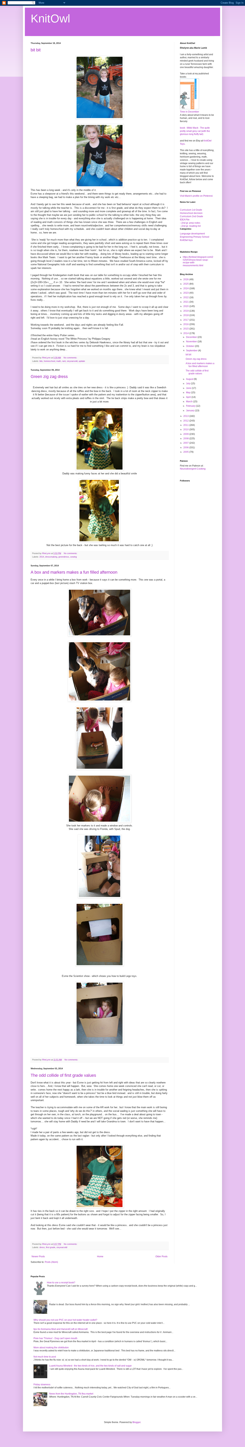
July (188, 383)
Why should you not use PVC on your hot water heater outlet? (65, 1320)
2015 (186, 328)
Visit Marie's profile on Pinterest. (196, 196)
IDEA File (184, 219)
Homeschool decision (191, 213)
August (190, 379)
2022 (186, 297)
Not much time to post (44, 1356)
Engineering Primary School (194, 237)
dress (42, 1247)
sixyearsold (72, 361)
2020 (186, 306)
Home (100, 1256)
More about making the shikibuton (51, 1347)
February (191, 406)
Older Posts (161, 1256)
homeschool (49, 361)
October (190, 346)
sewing (73, 557)
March (189, 401)
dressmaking (51, 557)
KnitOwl (50, 18)
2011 (186, 425)
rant (64, 361)
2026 (186, 279)
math (58, 361)
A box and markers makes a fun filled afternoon (74, 572)
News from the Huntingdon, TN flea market (71, 1393)
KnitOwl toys (186, 240)
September (192, 350)
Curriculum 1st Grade (191, 210)
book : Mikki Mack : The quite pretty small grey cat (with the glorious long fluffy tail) (195, 131)
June (189, 388)
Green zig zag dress (49, 376)
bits (41, 361)
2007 (186, 443)
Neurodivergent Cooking (193, 468)
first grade (50, 1247)
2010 (186, 429)
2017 (186, 320)
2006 (186, 447)
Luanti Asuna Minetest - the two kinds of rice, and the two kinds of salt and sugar (90, 1365)
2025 (186, 284)
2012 (186, 420)
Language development (192, 233)
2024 (186, 288)
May (188, 392)
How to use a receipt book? (61, 1282)
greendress (63, 557)
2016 (186, 324)
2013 (186, 416)
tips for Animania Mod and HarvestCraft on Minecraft (60, 1329)
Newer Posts (38, 1256)
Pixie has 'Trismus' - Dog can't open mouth (55, 1338)
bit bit (36, 50)
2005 (186, 452)
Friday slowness (41, 1384)
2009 (186, 434)
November (192, 341)
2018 (186, 315)
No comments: (71, 357)
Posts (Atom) (51, 1262)
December (192, 337)
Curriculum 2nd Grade (191, 216)
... (50, 1301)
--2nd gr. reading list (190, 226)
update (82, 361)
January (190, 410)
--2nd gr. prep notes (190, 223)
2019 (186, 311)
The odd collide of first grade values (63, 1075)
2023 (186, 293)
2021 (186, 302)
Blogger (136, 1422)
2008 (186, 438)
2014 (41, 557)
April (188, 397)
